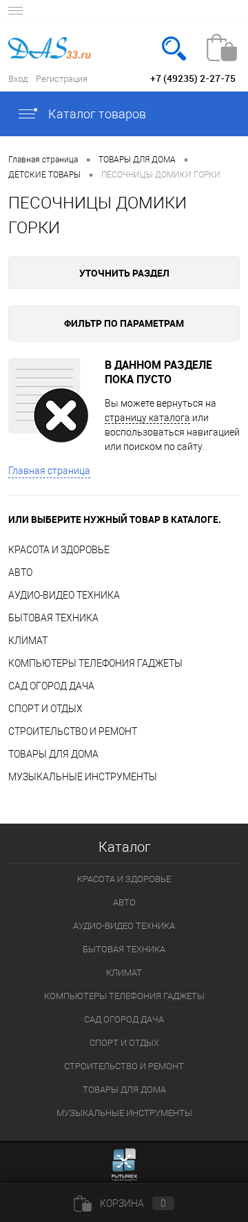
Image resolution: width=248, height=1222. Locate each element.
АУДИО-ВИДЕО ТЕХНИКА (64, 595)
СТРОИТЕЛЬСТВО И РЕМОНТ (72, 731)
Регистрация (61, 79)
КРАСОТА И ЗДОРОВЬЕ (59, 549)
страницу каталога (147, 417)
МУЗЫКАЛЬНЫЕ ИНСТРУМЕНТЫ (82, 776)
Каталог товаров (95, 114)
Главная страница (49, 470)
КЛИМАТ (28, 640)
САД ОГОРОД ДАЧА (51, 686)
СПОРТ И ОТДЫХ (45, 708)
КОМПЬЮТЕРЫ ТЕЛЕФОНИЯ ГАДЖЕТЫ (95, 663)
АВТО (20, 572)
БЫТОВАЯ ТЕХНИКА (53, 617)
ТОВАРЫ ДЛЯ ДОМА (53, 754)
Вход (18, 79)
